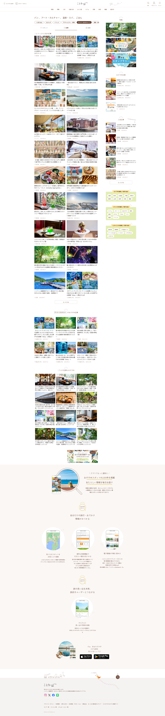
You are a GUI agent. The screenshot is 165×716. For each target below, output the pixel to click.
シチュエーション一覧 (63, 707)
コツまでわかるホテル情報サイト (110, 704)
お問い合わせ (64, 704)
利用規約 (58, 704)
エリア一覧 (46, 707)
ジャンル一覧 (54, 707)
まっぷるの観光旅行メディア (94, 704)
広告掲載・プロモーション (75, 704)
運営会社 (84, 704)
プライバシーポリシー (49, 704)
